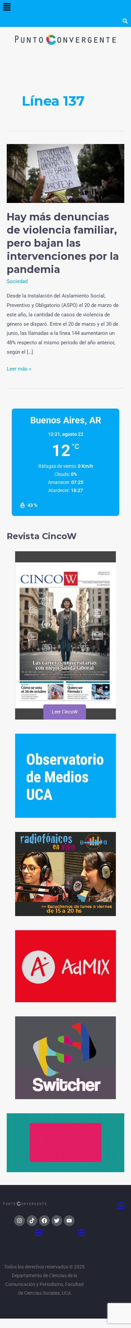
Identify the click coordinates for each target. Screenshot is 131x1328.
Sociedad (17, 281)
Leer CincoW (64, 711)
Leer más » (19, 368)
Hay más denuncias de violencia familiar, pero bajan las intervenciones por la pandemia (63, 243)
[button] (6, 7)
